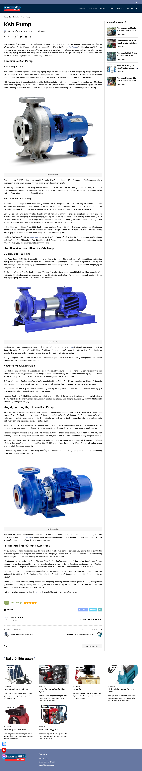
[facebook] (89, 619)
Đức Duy (18, 31)
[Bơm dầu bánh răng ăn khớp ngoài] (54, 674)
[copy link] (31, 37)
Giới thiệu (82, 8)
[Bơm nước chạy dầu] (54, 714)
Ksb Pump (72, 47)
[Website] (91, 619)
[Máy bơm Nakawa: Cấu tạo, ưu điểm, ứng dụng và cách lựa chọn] (111, 81)
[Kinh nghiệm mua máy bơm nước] (123, 674)
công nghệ (34, 237)
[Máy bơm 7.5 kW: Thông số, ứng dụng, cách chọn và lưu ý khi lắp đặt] (111, 56)
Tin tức (111, 8)
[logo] (12, 11)
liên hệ (28, 537)
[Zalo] (4, 744)
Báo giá (102, 8)
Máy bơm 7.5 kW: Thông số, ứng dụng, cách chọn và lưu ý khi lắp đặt (127, 55)
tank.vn (38, 592)
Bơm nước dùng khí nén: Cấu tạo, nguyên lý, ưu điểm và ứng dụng (127, 68)
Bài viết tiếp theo (91, 630)
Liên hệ (130, 8)
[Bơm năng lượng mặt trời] (19, 674)
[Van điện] (88, 674)
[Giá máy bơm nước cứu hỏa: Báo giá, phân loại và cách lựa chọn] (111, 43)
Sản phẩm (93, 8)
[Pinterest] (96, 619)
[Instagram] (98, 619)
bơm (71, 347)
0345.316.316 (44, 759)
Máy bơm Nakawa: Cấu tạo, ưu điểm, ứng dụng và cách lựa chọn (127, 80)
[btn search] (136, 3)
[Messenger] (4, 756)
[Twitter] (93, 619)
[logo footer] (20, 757)
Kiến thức (120, 8)
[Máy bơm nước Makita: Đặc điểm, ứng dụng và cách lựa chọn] (111, 31)
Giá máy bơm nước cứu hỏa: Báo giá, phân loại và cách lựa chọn (127, 43)
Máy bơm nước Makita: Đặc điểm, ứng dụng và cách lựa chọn (127, 30)
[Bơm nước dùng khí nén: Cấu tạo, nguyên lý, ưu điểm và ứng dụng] (111, 68)
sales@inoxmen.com (46, 765)
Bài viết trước (13, 630)
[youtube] (100, 619)
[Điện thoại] (4, 750)
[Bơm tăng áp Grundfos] (19, 714)
